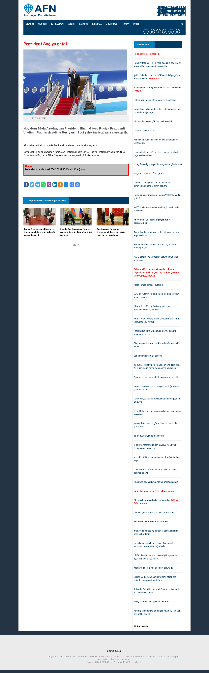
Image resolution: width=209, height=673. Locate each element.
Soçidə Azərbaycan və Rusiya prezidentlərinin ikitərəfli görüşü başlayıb (76, 232)
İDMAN (126, 24)
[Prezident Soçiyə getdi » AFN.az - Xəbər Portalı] (77, 184)
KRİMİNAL (97, 24)
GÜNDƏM (42, 24)
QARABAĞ (83, 24)
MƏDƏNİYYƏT (112, 24)
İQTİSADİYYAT (57, 24)
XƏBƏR (71, 24)
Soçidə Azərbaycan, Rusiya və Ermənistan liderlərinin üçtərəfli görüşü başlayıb (39, 232)
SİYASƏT (30, 24)
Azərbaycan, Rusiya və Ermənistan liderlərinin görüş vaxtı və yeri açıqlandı (111, 232)
